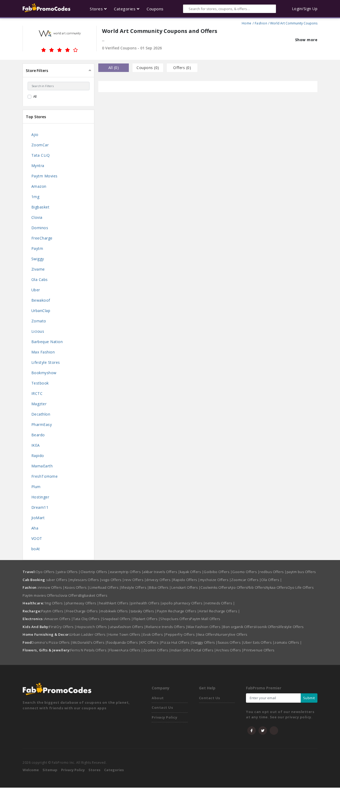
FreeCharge (42, 238)
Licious (37, 331)
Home (247, 22)
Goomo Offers (246, 571)
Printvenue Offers (259, 650)
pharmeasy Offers (82, 603)
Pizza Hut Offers (176, 642)
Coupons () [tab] (148, 67)
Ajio (35, 134)
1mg (35, 196)
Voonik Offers (267, 626)
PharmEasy (41, 424)
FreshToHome (44, 476)
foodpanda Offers (124, 642)
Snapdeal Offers (117, 618)
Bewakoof (40, 300)
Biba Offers (160, 587)
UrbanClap (40, 310)
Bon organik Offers (239, 626)
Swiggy (37, 258)
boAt (35, 548)
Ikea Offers (206, 634)
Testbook (40, 383)
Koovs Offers (77, 587)
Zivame (38, 269)
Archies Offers (230, 650)
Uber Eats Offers (258, 642)
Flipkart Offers (146, 618)
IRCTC (37, 393)
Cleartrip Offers (95, 571)
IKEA (35, 445)
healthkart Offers (115, 603)
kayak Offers (192, 571)
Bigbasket (40, 207)
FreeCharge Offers (83, 611)
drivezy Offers (159, 579)
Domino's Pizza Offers (52, 642)
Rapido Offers (186, 579)
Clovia (36, 217)
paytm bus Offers (301, 571)
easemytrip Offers (127, 571)
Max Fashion (43, 352)
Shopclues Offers (175, 618)
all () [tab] (113, 67)
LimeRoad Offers (105, 587)
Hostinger (40, 497)
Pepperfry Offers (181, 634)
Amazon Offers (59, 618)
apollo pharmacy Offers (183, 603)
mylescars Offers (85, 579)
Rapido (37, 455)
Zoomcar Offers (246, 579)
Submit (309, 697)
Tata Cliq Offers (87, 618)
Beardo (38, 434)
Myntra (37, 165)
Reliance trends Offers (167, 626)
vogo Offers (112, 579)
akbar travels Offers (161, 571)
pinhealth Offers (146, 603)
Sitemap (49, 769)
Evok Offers (154, 634)
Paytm (37, 248)
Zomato (38, 320)
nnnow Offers (52, 587)
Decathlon (40, 414)
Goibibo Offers (218, 571)
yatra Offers (68, 571)
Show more (306, 39)
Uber (35, 289)
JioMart (38, 517)
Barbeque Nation (47, 341)
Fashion (261, 22)
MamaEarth (42, 465)
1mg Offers (55, 603)
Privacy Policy (164, 717)
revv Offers (135, 579)
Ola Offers (271, 579)
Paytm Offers (53, 611)
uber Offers (58, 579)
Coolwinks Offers (215, 587)
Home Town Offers (125, 634)
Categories (114, 769)
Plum (36, 486)
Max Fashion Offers (205, 626)
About (158, 697)
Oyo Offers (46, 571)
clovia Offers (68, 595)
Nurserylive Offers (231, 634)
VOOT (36, 538)
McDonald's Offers (90, 642)
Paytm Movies (44, 175)
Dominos (39, 227)
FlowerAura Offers (126, 650)
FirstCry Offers (62, 626)
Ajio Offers (238, 587)
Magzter (39, 403)
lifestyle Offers (135, 587)
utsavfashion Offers (128, 626)
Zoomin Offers (157, 650)
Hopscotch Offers (93, 626)
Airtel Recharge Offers (219, 611)
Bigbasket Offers (93, 595)
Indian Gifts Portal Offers (193, 650)
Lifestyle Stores (45, 362)
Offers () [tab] (182, 67)
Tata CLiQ (40, 155)
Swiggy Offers (205, 642)
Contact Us (162, 707)
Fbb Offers (257, 587)
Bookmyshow (44, 372)
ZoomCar (40, 144)
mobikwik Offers (115, 611)
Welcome (31, 769)
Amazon (38, 186)
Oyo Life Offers (300, 587)
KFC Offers (151, 642)
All (35, 96)
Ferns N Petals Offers (89, 650)
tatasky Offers (144, 611)
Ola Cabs (39, 279)
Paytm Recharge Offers (178, 611)
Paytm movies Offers (40, 595)
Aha (35, 528)
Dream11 (40, 507)
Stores (94, 769)
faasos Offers (231, 642)
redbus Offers (273, 571)
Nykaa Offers (276, 587)
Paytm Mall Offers (205, 618)
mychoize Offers (215, 579)
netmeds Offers (220, 603)
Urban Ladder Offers (89, 634)
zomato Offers (288, 642)
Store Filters (37, 70)
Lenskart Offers (186, 587)
